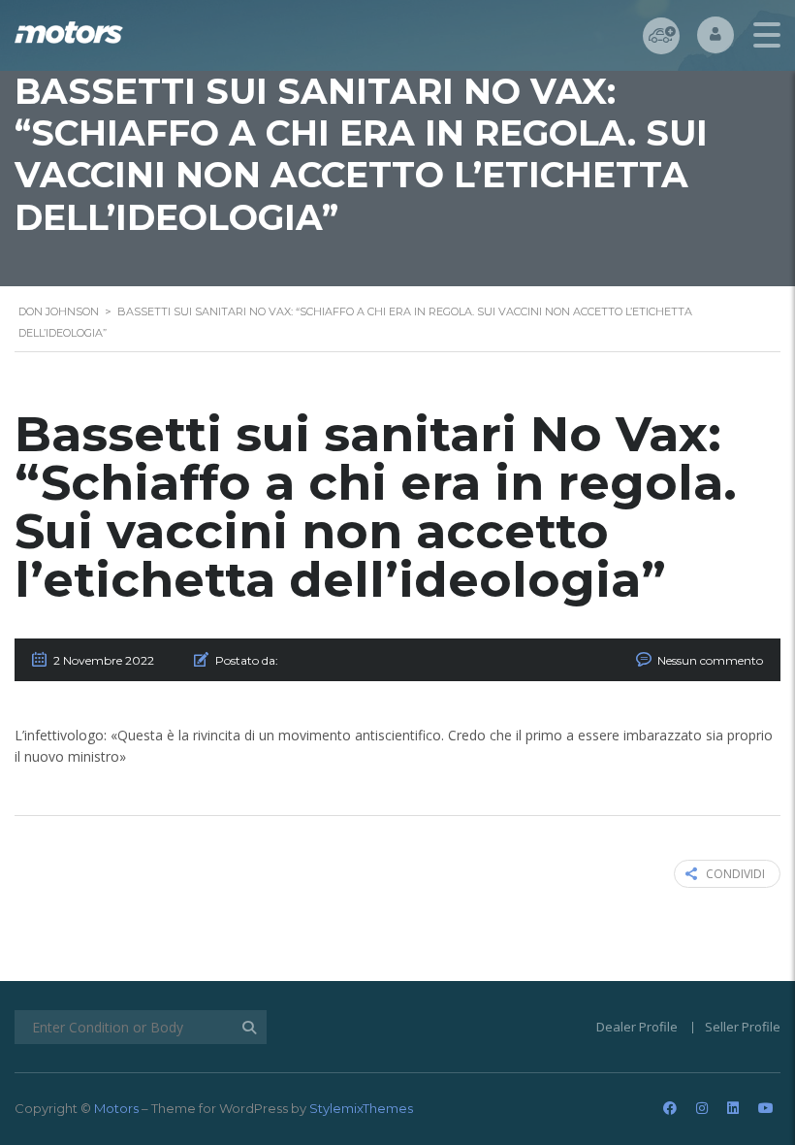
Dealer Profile (637, 1026)
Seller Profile (742, 1026)
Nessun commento (710, 660)
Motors (116, 1108)
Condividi (735, 874)
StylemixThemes (361, 1108)
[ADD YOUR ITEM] (661, 35)
